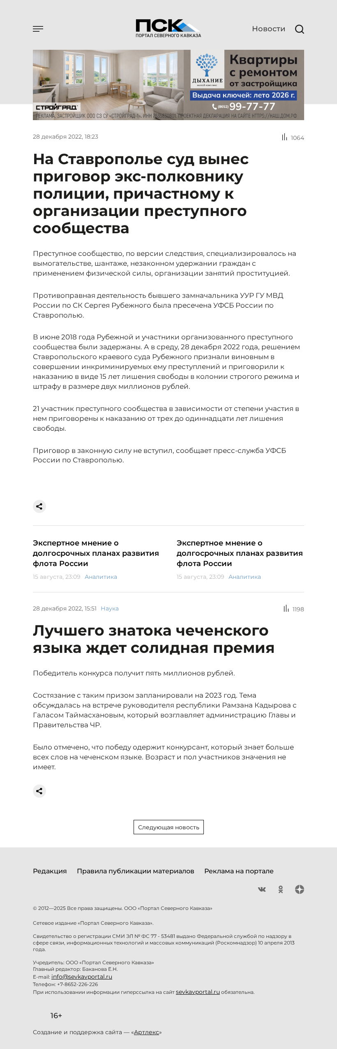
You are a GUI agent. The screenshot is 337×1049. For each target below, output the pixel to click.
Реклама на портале (239, 871)
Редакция (50, 871)
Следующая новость (168, 827)
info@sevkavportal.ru (81, 976)
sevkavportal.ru (198, 992)
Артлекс (146, 1032)
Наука (110, 608)
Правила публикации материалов (135, 871)
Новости (268, 29)
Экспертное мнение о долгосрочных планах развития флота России (96, 553)
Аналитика (101, 577)
